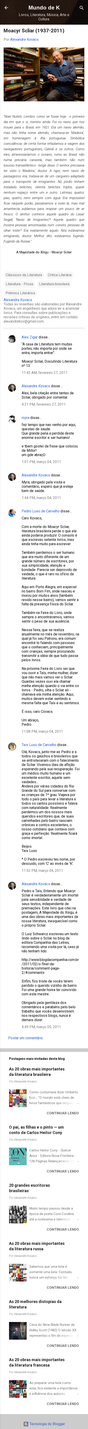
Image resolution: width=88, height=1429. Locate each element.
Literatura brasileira (54, 284)
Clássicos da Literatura (24, 275)
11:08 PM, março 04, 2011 (42, 731)
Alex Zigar (30, 337)
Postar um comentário (25, 1038)
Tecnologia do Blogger (47, 1424)
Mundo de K (44, 8)
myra (25, 418)
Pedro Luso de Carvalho (41, 511)
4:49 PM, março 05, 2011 (41, 1027)
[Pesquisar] (81, 8)
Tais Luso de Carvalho (39, 745)
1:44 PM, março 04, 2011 (41, 498)
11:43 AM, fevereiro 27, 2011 (44, 373)
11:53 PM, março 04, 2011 (42, 870)
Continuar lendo (63, 1113)
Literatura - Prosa (19, 284)
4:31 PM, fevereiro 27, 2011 (44, 404)
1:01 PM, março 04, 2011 (41, 462)
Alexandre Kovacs (36, 386)
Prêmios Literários (20, 293)
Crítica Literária (60, 275)
